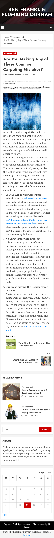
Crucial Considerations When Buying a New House (35, 411)
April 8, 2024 (29, 416)
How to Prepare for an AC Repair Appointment (34, 391)
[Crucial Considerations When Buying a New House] (11, 410)
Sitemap (27, 535)
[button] (2, 27)
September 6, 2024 (31, 396)
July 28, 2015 (30, 75)
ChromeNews (39, 524)
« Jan (5, 514)
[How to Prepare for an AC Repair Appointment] (11, 391)
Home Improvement (13, 75)
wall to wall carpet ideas (35, 198)
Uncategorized (10, 53)
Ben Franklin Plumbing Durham (27, 12)
